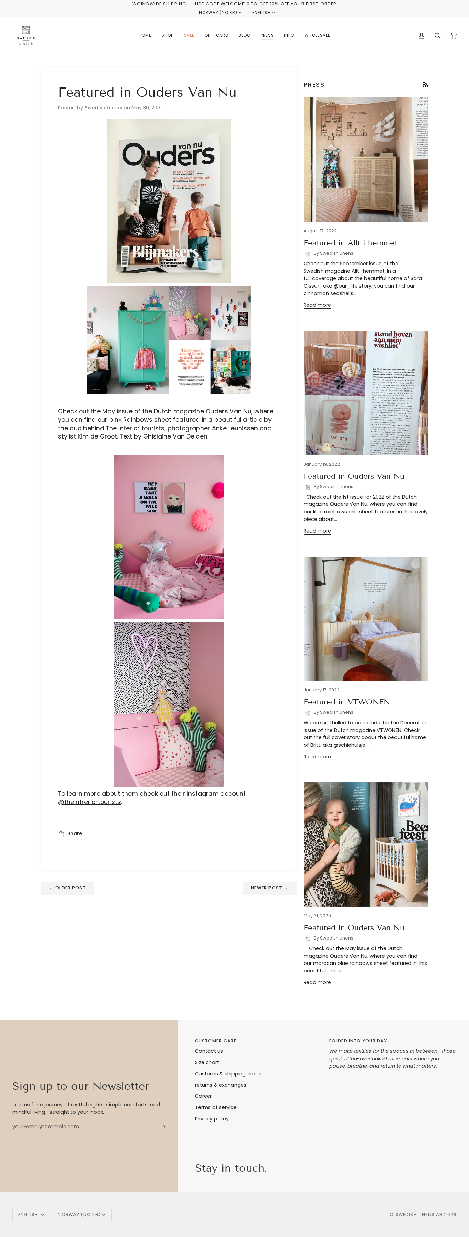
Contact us (209, 1051)
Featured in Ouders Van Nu (354, 476)
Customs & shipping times (228, 1073)
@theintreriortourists (89, 801)
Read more (317, 305)
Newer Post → (270, 888)
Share (74, 833)
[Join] (156, 1126)
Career (203, 1096)
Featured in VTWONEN (347, 702)
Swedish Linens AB (419, 1214)
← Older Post (67, 888)
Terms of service (216, 1107)
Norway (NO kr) (218, 12)
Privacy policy (212, 1118)
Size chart (207, 1062)
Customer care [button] (216, 1041)
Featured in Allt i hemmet (350, 242)
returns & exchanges (221, 1085)
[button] (168, 36)
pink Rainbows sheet (140, 419)
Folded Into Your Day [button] (358, 1041)
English (261, 12)
